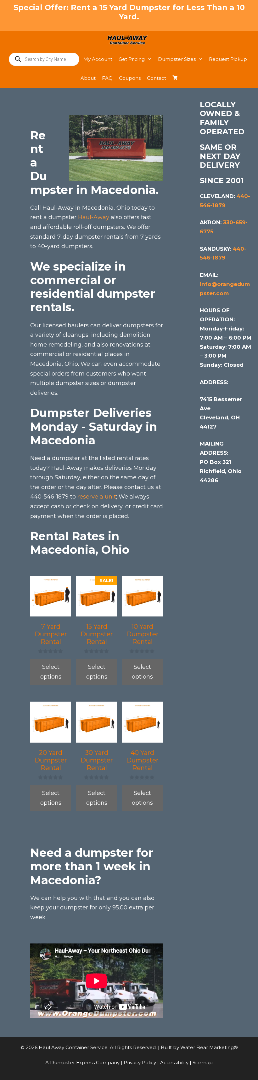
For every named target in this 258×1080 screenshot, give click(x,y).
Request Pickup (228, 59)
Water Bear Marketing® (209, 1047)
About (88, 78)
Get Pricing (132, 59)
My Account (97, 59)
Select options (50, 671)
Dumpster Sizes (177, 59)
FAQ (107, 78)
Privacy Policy (140, 1062)
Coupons (130, 78)
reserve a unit (96, 496)
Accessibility (175, 1062)
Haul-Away (93, 217)
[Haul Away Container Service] (129, 40)
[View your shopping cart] (175, 78)
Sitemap (203, 1062)
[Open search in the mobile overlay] (44, 59)
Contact (156, 78)
